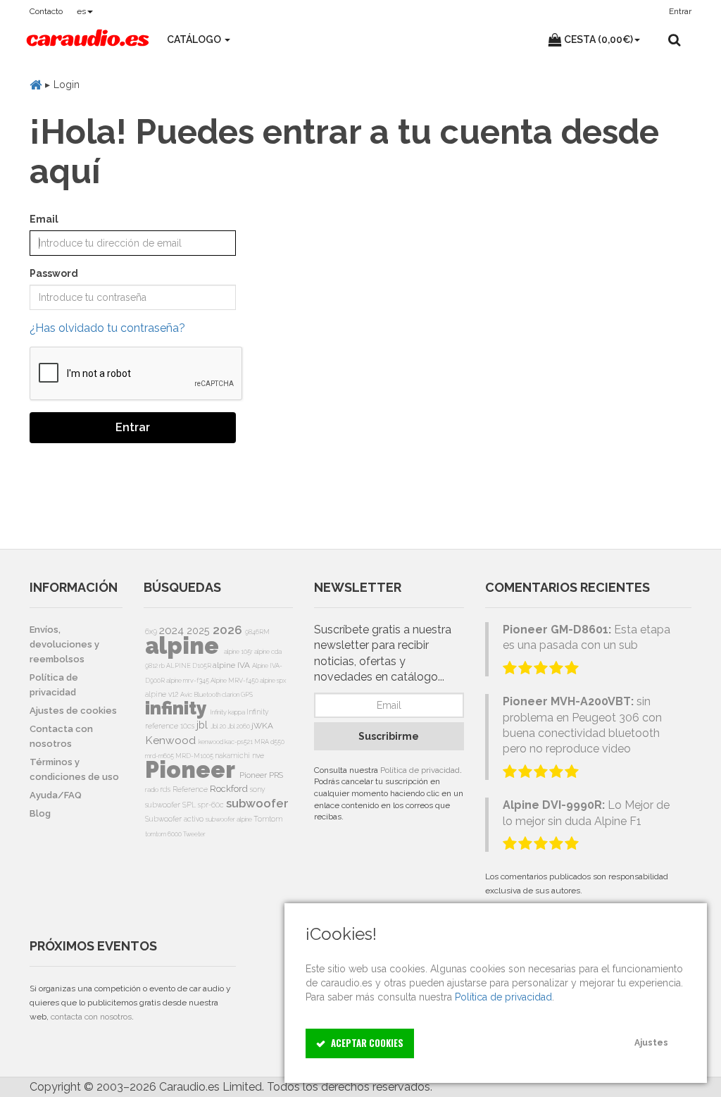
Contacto (46, 11)
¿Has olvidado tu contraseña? (107, 328)
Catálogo (195, 39)
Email (44, 219)
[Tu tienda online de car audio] (87, 39)
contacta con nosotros (91, 1017)
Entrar (132, 427)
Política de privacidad (420, 770)
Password (54, 273)
